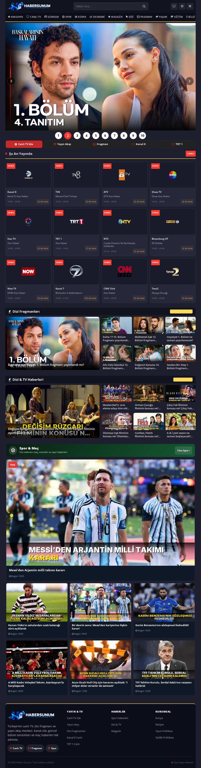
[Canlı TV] (174, 6)
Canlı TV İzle (25, 144)
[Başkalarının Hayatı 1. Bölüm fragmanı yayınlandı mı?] (100, 76)
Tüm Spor (183, 450)
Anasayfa (17, 16)
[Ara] (144, 6)
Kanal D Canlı (74, 737)
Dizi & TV (116, 724)
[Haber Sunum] (29, 6)
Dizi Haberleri (183, 379)
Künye (159, 718)
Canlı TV (35, 16)
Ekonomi (99, 16)
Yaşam (163, 16)
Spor (68, 16)
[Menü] (190, 6)
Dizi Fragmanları (76, 731)
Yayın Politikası (164, 731)
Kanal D (141, 144)
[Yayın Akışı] (182, 6)
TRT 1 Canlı (73, 744)
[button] (11, 81)
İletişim (159, 724)
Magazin (116, 16)
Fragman (146, 16)
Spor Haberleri (119, 718)
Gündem (53, 16)
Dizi (131, 16)
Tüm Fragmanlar (181, 311)
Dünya (82, 16)
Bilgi (191, 16)
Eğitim (178, 16)
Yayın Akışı (64, 144)
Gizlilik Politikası (164, 737)
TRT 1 (179, 144)
